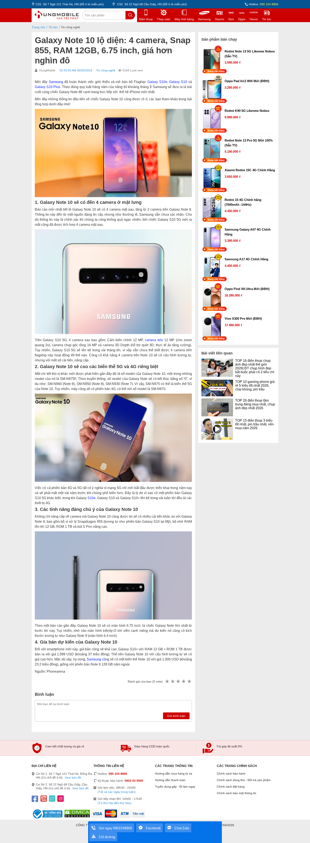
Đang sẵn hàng (216, 71)
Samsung (56, 82)
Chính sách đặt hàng (231, 786)
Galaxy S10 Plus (47, 87)
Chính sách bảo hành (231, 773)
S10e (92, 498)
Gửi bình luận (176, 715)
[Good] (178, 681)
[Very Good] (183, 681)
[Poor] (172, 681)
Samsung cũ (96, 659)
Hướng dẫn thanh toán (170, 780)
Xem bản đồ (73, 777)
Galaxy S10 (178, 82)
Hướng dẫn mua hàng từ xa (173, 773)
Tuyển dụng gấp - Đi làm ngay (175, 786)
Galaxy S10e (157, 82)
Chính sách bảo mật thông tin (236, 793)
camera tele (154, 340)
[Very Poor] (167, 681)
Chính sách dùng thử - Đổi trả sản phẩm (244, 780)
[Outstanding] (189, 681)
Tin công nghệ (105, 70)
